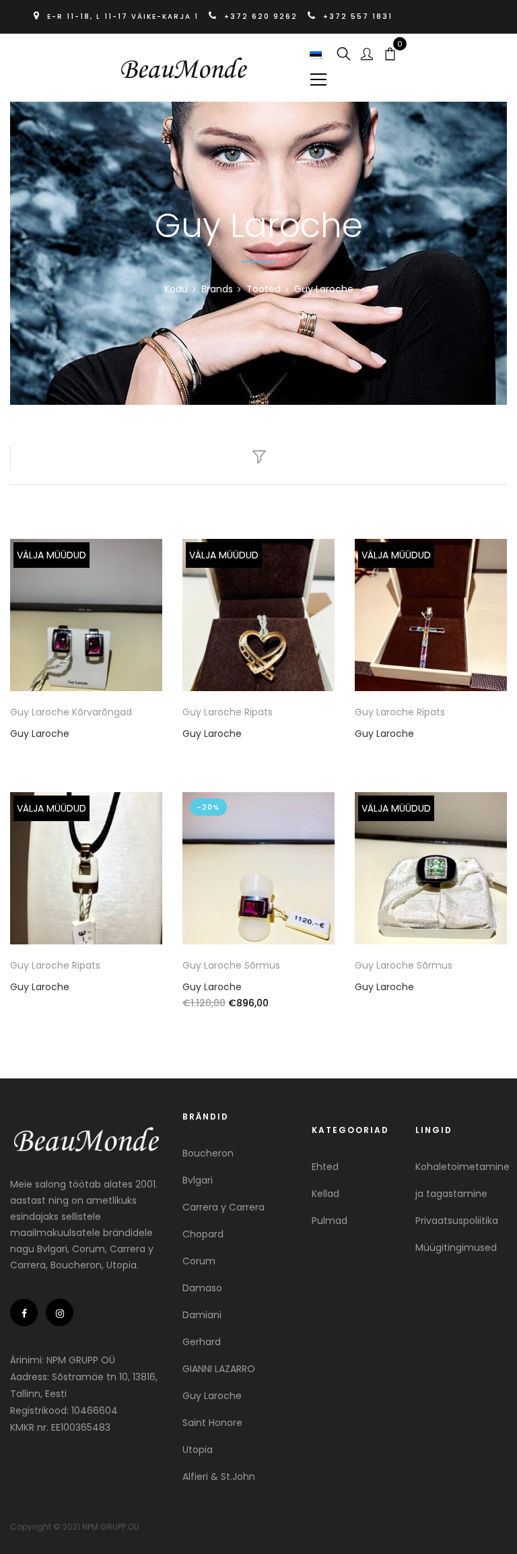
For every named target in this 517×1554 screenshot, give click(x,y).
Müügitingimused (456, 1247)
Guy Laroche (39, 733)
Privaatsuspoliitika (456, 1220)
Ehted (325, 1166)
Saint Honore (212, 1422)
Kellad (325, 1193)
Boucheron (208, 1153)
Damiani (201, 1315)
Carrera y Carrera (223, 1207)
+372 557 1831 (356, 16)
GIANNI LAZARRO (218, 1368)
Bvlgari (197, 1180)
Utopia (197, 1449)
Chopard (202, 1234)
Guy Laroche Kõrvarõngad (71, 712)
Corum (198, 1261)
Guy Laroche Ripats (227, 712)
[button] (317, 55)
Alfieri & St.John (218, 1476)
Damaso (202, 1288)
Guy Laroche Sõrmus (231, 965)
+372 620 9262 (261, 16)
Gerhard (201, 1342)
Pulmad (329, 1220)
